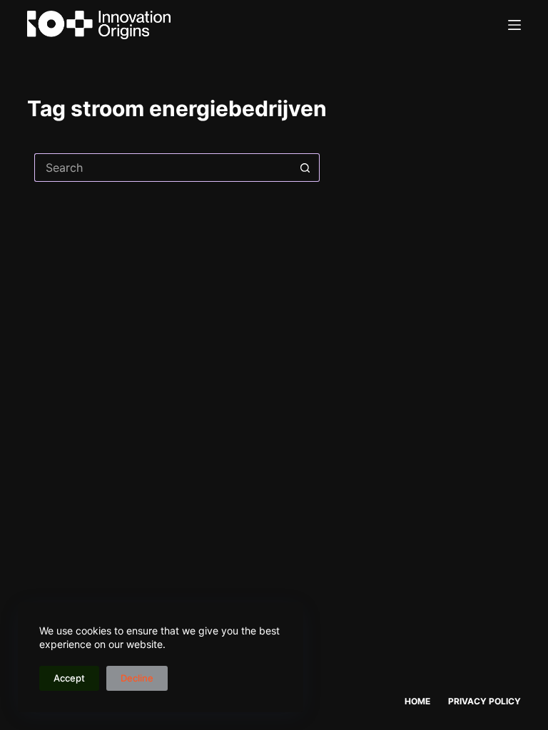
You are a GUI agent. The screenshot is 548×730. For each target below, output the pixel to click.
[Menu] (514, 25)
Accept (69, 678)
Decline (137, 678)
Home (417, 701)
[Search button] (305, 167)
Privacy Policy (484, 701)
